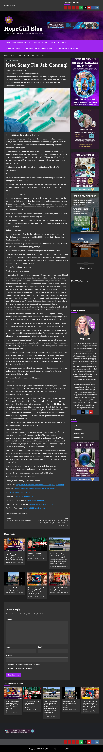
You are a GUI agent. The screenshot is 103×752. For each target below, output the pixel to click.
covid (11, 513)
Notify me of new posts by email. (20, 668)
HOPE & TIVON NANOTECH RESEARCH (39, 43)
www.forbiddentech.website (34, 508)
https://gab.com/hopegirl (20, 492)
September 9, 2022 (18, 70)
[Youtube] (89, 7)
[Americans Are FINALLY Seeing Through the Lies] (59, 578)
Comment (10, 619)
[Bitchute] (69, 7)
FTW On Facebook (79, 281)
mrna (19, 513)
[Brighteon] (77, 7)
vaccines (24, 513)
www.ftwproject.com (35, 500)
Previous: (18, 519)
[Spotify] (81, 7)
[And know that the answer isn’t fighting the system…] (14, 578)
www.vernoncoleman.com (47, 432)
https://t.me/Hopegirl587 (24, 496)
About (13, 43)
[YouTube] (91, 412)
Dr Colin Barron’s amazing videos (44, 422)
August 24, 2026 (16, 562)
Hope (8, 70)
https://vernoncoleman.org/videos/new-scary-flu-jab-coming (40, 484)
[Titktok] (85, 7)
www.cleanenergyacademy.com (41, 504)
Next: (53, 521)
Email (40, 647)
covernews (60, 749)
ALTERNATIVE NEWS (43, 49)
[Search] (97, 45)
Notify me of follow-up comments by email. (24, 664)
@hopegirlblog (85, 268)
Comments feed (78, 433)
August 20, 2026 (61, 592)
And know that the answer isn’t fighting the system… (69, 703)
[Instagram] (97, 7)
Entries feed (77, 429)
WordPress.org (78, 437)
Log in (75, 426)
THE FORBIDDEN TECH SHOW (66, 49)
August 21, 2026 (61, 566)
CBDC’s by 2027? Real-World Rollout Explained (32, 703)
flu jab (15, 513)
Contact (20, 43)
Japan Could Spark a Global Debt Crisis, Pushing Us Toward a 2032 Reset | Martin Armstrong (12, 704)
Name (8, 647)
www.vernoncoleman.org (23, 432)
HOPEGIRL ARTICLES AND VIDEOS (19, 49)
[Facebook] (93, 7)
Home (8, 43)
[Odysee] (73, 7)
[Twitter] (83, 412)
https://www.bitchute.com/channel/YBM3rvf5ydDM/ (34, 488)
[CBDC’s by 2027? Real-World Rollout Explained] (37, 544)
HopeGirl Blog (23, 28)
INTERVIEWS (62, 43)
